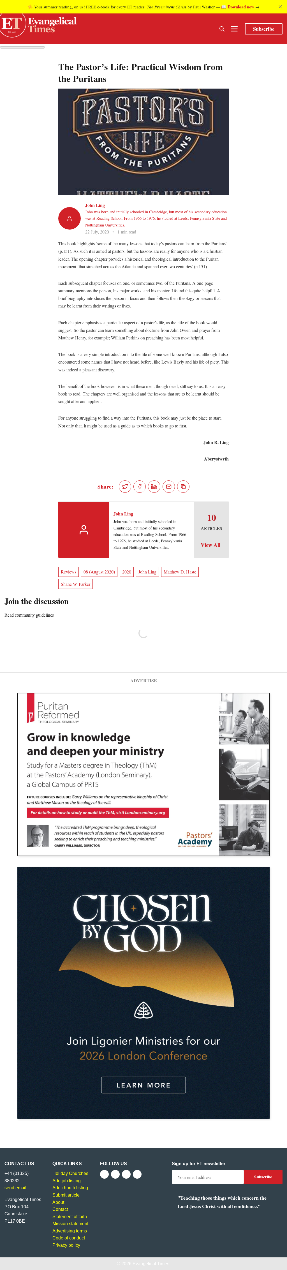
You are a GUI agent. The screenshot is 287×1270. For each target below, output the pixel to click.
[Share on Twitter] (125, 486)
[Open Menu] (234, 28)
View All (210, 545)
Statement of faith (69, 1216)
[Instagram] (126, 1174)
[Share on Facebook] (139, 486)
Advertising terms (69, 1231)
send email (15, 1187)
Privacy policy (66, 1245)
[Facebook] (104, 1174)
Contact (60, 1209)
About (58, 1202)
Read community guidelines (29, 615)
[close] (280, 6)
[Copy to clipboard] (183, 486)
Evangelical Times (151, 1263)
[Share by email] (169, 486)
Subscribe (263, 29)
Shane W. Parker (75, 584)
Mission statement (70, 1223)
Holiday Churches (70, 1173)
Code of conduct (68, 1238)
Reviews (68, 572)
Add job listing (66, 1180)
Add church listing (70, 1187)
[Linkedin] (137, 1174)
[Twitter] (115, 1174)
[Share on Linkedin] (154, 486)
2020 (126, 572)
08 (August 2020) (99, 572)
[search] (221, 28)
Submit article (66, 1195)
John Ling (95, 205)
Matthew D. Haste (180, 572)
